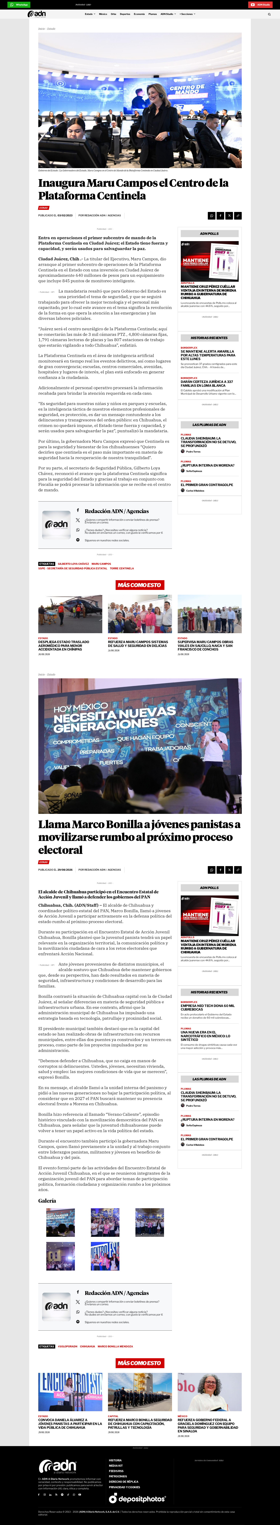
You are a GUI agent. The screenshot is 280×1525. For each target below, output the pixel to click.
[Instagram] (45, 1495)
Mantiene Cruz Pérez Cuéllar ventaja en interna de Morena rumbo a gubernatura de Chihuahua (208, 292)
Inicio (41, 29)
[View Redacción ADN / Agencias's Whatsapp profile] (77, 530)
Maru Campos (101, 563)
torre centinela (122, 568)
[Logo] (37, 14)
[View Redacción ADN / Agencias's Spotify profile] (77, 540)
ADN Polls (187, 283)
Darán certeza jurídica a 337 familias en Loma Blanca (207, 383)
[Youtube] (80, 1495)
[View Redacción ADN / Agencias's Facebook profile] (77, 510)
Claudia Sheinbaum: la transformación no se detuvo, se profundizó (208, 442)
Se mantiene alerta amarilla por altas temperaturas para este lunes (208, 355)
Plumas (186, 434)
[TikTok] (68, 1495)
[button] (243, 14)
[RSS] (56, 1495)
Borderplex (189, 348)
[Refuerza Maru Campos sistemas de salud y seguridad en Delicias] (140, 614)
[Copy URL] (238, 216)
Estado (51, 29)
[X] (229, 216)
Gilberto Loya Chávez (73, 563)
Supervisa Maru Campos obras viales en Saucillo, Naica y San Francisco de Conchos (205, 645)
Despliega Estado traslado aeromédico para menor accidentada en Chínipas (63, 645)
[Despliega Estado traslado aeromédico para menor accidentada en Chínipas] (70, 614)
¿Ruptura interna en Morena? (207, 465)
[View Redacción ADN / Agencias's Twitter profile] (77, 520)
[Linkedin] (51, 1495)
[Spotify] (62, 1495)
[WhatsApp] (211, 216)
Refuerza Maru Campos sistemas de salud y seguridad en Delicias (138, 644)
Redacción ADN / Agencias (117, 511)
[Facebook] (220, 216)
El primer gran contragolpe (207, 485)
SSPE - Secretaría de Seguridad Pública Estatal (72, 568)
